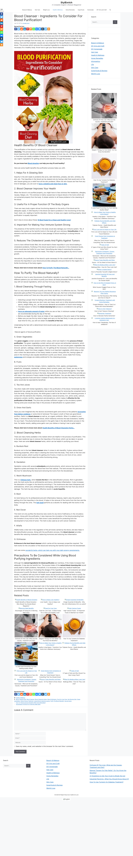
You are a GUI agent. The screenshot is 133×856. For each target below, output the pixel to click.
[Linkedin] (24, 29)
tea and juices (68, 701)
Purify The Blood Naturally (57, 701)
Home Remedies (70, 10)
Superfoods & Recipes (99, 71)
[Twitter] (18, 29)
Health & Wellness (58, 10)
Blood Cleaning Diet (21, 699)
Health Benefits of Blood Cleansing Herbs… (58, 428)
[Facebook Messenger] (39, 29)
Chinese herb (26, 480)
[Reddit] (21, 29)
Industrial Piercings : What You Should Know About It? (109, 779)
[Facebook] (15, 29)
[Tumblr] (42, 29)
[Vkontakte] (36, 29)
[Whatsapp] (33, 29)
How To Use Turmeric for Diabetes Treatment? (106, 782)
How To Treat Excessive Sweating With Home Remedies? (31, 702)
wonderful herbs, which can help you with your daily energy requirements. (52, 550)
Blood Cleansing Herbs (41, 699)
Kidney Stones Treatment (27, 701)
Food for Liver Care (62, 699)
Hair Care (37, 10)
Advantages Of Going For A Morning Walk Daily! (28, 704)
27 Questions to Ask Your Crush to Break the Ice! (107, 776)
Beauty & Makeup (27, 10)
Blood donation (33, 163)
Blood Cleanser (30, 699)
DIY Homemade (96, 49)
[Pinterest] (27, 29)
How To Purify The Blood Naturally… (55, 268)
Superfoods (81, 10)
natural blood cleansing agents (42, 701)
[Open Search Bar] (110, 10)
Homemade (90, 10)
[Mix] (30, 29)
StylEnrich (66, 2)
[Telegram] (45, 29)
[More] (48, 29)
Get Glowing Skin (72, 699)
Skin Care (94, 67)
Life (92, 64)
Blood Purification (51, 699)
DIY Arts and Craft (102, 10)
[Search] (115, 22)
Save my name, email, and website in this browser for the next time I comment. (44, 746)
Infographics (95, 61)
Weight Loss (46, 10)
